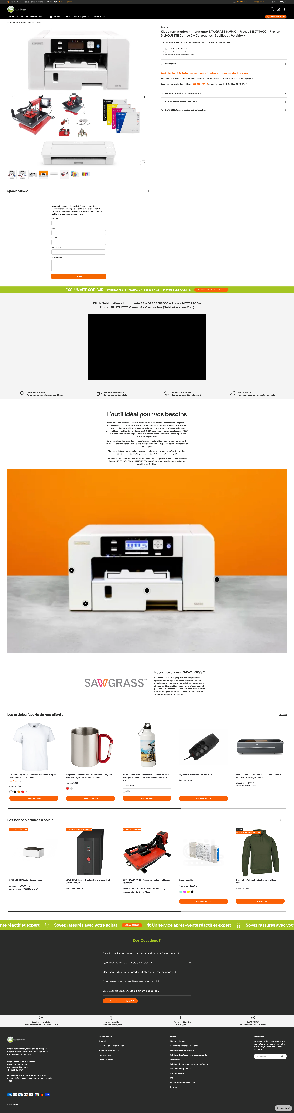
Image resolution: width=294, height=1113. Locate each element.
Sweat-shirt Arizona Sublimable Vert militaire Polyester (256, 881)
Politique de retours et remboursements (188, 1055)
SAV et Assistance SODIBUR (182, 1082)
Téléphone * (56, 248)
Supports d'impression (58, 16)
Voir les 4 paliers (65, 2)
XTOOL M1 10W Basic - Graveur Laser (26, 880)
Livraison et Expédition (180, 1069)
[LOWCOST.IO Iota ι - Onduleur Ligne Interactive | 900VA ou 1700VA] (90, 852)
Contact (174, 1087)
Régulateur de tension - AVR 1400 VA (195, 775)
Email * (54, 238)
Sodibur (15, 1105)
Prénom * (55, 218)
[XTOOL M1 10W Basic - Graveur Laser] (33, 852)
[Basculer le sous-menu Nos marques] (87, 16)
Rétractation (176, 1059)
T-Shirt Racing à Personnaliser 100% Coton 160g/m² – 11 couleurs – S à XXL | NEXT (33, 776)
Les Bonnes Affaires (258, 2)
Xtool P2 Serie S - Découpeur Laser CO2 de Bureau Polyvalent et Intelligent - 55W (258, 776)
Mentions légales (177, 1041)
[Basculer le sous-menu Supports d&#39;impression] (70, 16)
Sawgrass (164, 27)
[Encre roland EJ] (203, 852)
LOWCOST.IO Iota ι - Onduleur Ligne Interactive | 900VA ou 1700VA (88, 881)
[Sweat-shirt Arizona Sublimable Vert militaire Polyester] (260, 852)
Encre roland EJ (186, 880)
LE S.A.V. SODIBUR (54, 925)
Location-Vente (98, 16)
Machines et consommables (29, 16)
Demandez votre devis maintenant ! (211, 290)
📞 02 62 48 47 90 (240, 2)
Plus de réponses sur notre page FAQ (120, 1001)
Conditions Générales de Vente (184, 1046)
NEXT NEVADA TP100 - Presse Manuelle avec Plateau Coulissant (146, 881)
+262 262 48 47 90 (15, 1070)
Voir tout (283, 714)
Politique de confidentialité (182, 1050)
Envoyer (78, 276)
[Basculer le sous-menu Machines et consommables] (44, 16)
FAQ (172, 1078)
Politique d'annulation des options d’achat (189, 1064)
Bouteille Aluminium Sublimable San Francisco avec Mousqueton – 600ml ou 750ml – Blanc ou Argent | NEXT (146, 777)
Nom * (53, 228)
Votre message (57, 257)
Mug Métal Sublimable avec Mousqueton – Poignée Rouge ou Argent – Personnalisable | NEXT (89, 776)
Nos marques (80, 16)
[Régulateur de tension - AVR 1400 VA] (203, 747)
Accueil (10, 16)
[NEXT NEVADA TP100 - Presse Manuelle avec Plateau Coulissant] (147, 852)
